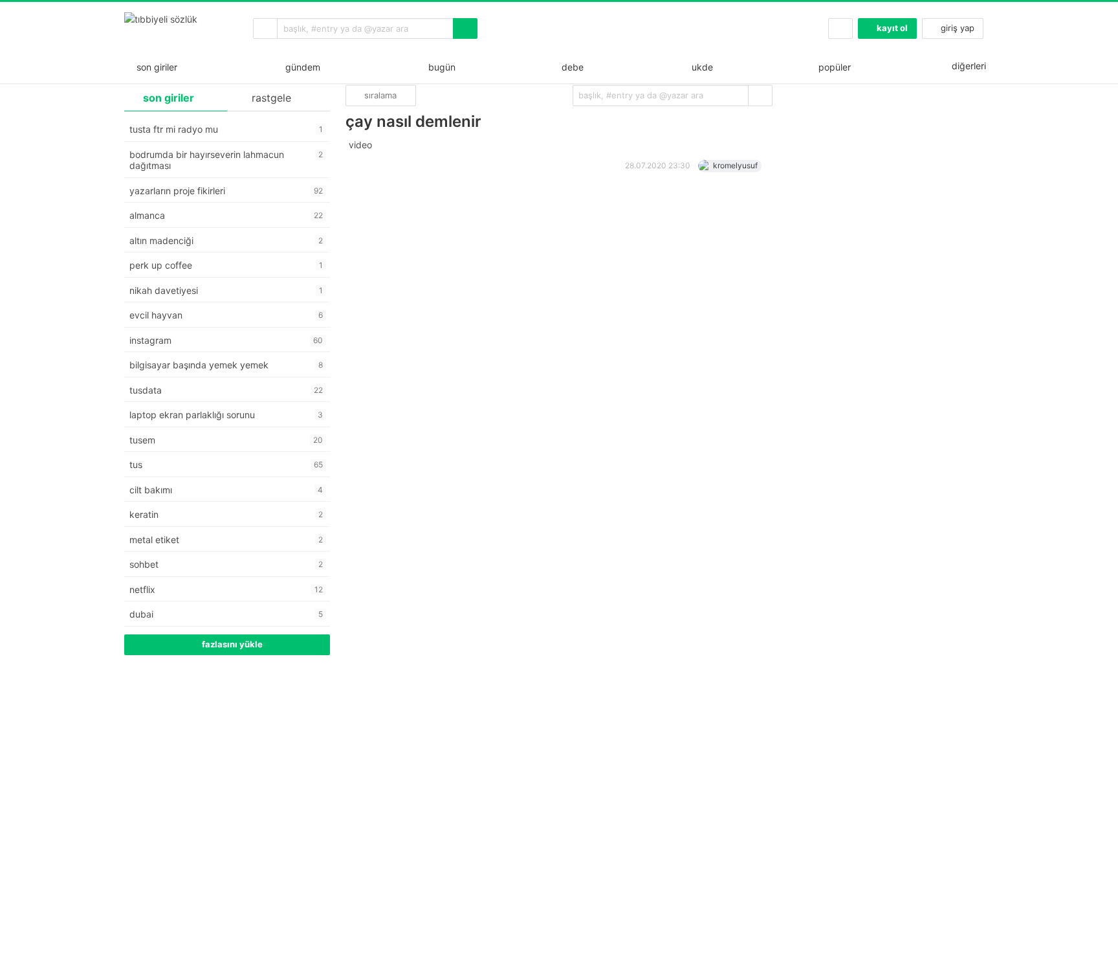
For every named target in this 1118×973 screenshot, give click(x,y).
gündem (300, 67)
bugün (439, 67)
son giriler (154, 67)
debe (571, 67)
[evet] (760, 95)
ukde (699, 67)
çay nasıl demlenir (413, 121)
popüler (833, 67)
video (362, 145)
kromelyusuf (735, 165)
